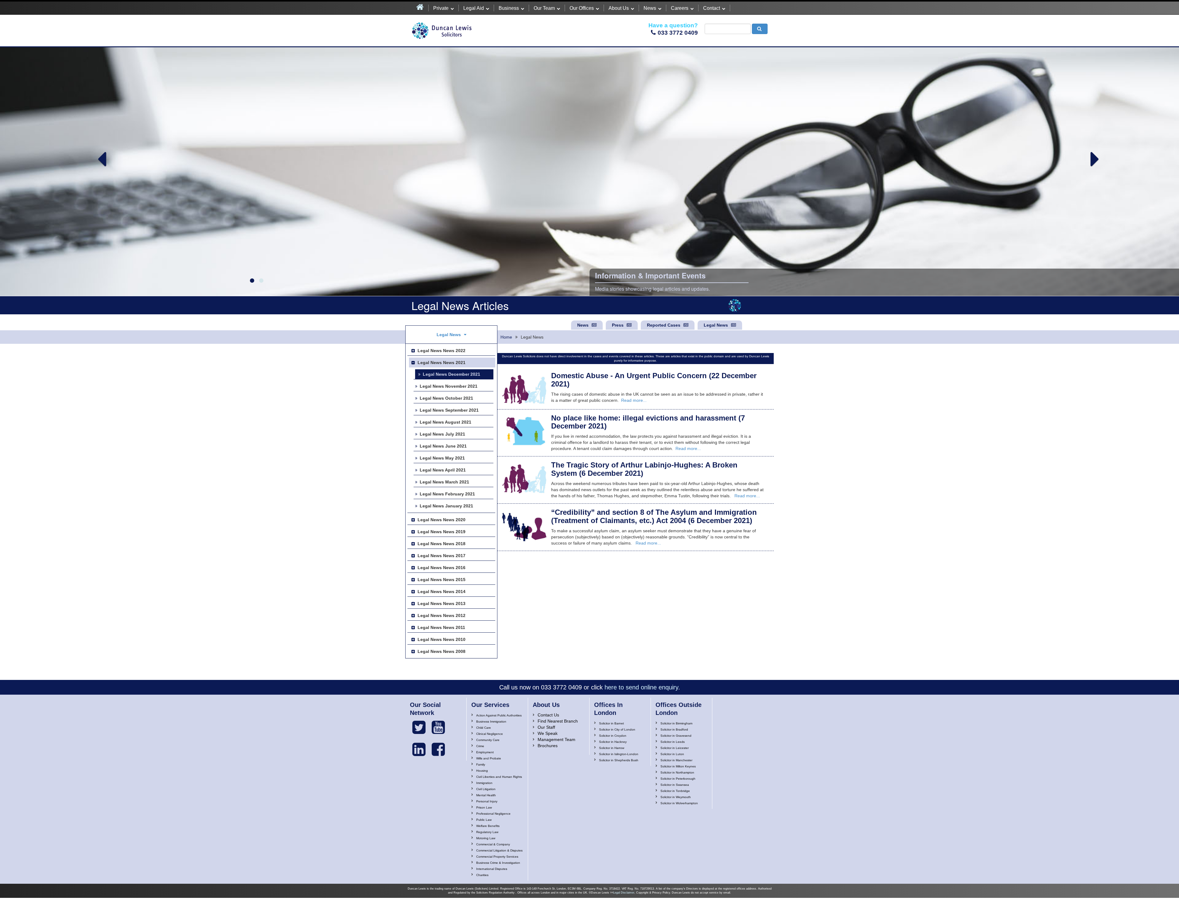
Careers (679, 8)
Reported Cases (663, 325)
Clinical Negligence (489, 733)
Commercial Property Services (497, 856)
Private (441, 8)
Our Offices (582, 8)
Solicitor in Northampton (677, 772)
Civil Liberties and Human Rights (499, 776)
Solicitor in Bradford (674, 729)
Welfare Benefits (488, 826)
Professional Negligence (493, 813)
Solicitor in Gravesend (675, 735)
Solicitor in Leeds (672, 741)
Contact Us (548, 715)
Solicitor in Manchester (676, 760)
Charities (482, 875)
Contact (711, 8)
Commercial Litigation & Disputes (499, 850)
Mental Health (486, 795)
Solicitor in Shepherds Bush (618, 760)
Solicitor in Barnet (611, 723)
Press (618, 325)
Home (506, 337)
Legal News (716, 325)
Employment (485, 752)
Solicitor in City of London (617, 729)
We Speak (548, 733)
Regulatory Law (487, 832)
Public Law (484, 819)
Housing (482, 770)
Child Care (483, 727)
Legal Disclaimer (623, 892)
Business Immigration (491, 721)
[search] (760, 29)
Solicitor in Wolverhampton (679, 803)
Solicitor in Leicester (674, 748)
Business (509, 8)
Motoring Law (485, 838)
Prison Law (484, 807)
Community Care (488, 740)
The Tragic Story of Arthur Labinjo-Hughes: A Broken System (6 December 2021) (644, 469)
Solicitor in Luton (672, 754)
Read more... (634, 400)
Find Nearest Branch (558, 721)
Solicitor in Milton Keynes (678, 766)
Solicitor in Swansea (674, 784)
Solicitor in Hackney (613, 741)
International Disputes (491, 869)
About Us (619, 8)
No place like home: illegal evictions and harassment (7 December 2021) (648, 422)
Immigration (484, 783)
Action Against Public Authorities (499, 715)
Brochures (548, 745)
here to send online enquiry (641, 687)
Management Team (556, 739)
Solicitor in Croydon (612, 735)
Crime (480, 746)
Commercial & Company (493, 844)
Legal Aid (473, 8)
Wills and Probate (488, 758)
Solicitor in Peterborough (677, 778)
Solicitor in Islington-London (618, 754)
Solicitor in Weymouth (675, 797)
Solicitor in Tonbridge (675, 791)
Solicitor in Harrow (611, 748)
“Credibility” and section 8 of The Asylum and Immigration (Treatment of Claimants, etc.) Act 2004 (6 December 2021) (654, 516)
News (650, 8)
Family (480, 764)
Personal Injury (486, 801)
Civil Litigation (486, 789)
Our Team (544, 8)
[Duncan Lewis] (419, 727)
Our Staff (546, 727)
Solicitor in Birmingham (676, 723)
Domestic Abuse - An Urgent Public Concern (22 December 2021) (654, 379)
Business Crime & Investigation (498, 862)
